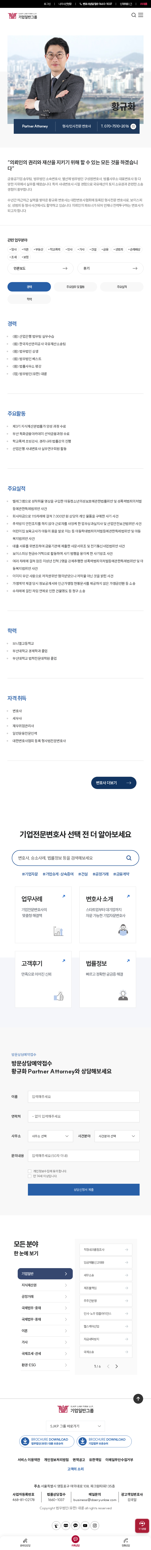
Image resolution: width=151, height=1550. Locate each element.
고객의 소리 (75, 1469)
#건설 (83, 874)
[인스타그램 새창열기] (94, 1525)
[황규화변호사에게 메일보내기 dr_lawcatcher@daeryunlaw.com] (133, 126)
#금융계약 (121, 874)
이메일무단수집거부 (119, 1460)
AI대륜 (143, 4)
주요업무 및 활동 (75, 287)
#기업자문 (30, 874)
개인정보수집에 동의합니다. (50, 1171)
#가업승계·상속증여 (58, 874)
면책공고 (79, 1460)
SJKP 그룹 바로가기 (64, 1426)
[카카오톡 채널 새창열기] (75, 1525)
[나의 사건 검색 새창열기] (56, 1525)
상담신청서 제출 (84, 1190)
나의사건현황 (65, 4)
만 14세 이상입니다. (45, 1176)
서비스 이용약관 (29, 1460)
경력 (29, 287)
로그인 (47, 4)
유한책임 (95, 1460)
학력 (29, 299)
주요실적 (122, 287)
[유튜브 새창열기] (85, 1525)
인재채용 (124, 4)
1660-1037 (97, 4)
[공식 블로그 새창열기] (66, 1525)
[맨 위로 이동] (138, 1399)
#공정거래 (101, 874)
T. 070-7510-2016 (115, 126)
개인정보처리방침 (56, 1460)
